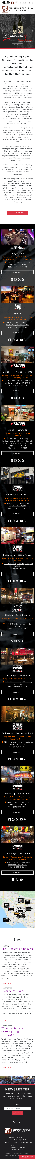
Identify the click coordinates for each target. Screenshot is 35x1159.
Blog (7, 1142)
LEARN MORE (17, 213)
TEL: (17, 267)
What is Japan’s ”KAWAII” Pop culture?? (12, 1032)
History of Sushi (12, 991)
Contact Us (26, 1142)
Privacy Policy (17, 1149)
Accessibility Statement (17, 1147)
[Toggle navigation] (32, 9)
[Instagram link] (18, 2)
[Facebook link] (13, 2)
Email (17, 1105)
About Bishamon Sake (17, 1140)
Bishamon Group (16, 1137)
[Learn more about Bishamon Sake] (17, 31)
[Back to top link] (2, 1154)
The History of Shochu (17, 949)
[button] (2, 31)
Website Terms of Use (17, 1146)
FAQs (15, 1142)
